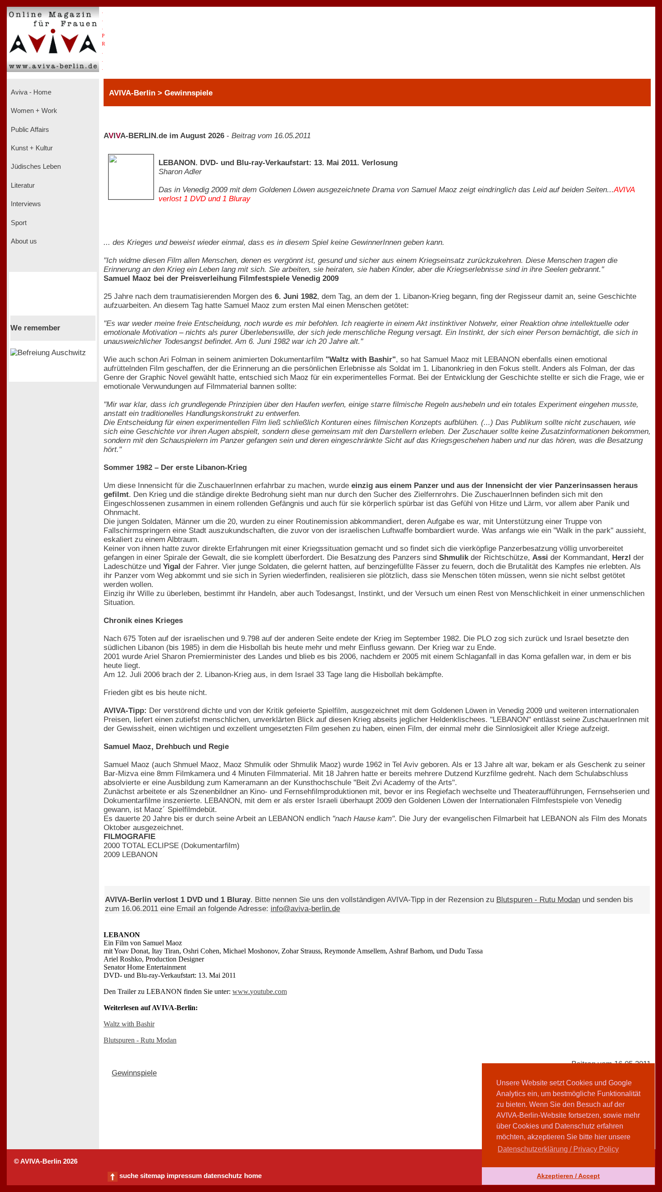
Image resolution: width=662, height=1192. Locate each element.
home (253, 1175)
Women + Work (33, 110)
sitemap (152, 1175)
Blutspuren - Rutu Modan (538, 899)
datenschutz (223, 1175)
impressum (184, 1175)
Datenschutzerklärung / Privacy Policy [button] (558, 1149)
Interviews (25, 204)
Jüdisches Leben (35, 166)
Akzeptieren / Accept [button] (568, 1175)
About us (23, 241)
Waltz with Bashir (129, 1024)
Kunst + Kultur (31, 148)
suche (128, 1175)
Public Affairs (29, 129)
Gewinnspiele (134, 1073)
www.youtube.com (259, 991)
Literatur (22, 185)
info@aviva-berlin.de (305, 908)
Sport (18, 222)
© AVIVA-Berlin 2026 (45, 1161)
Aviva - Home (30, 92)
